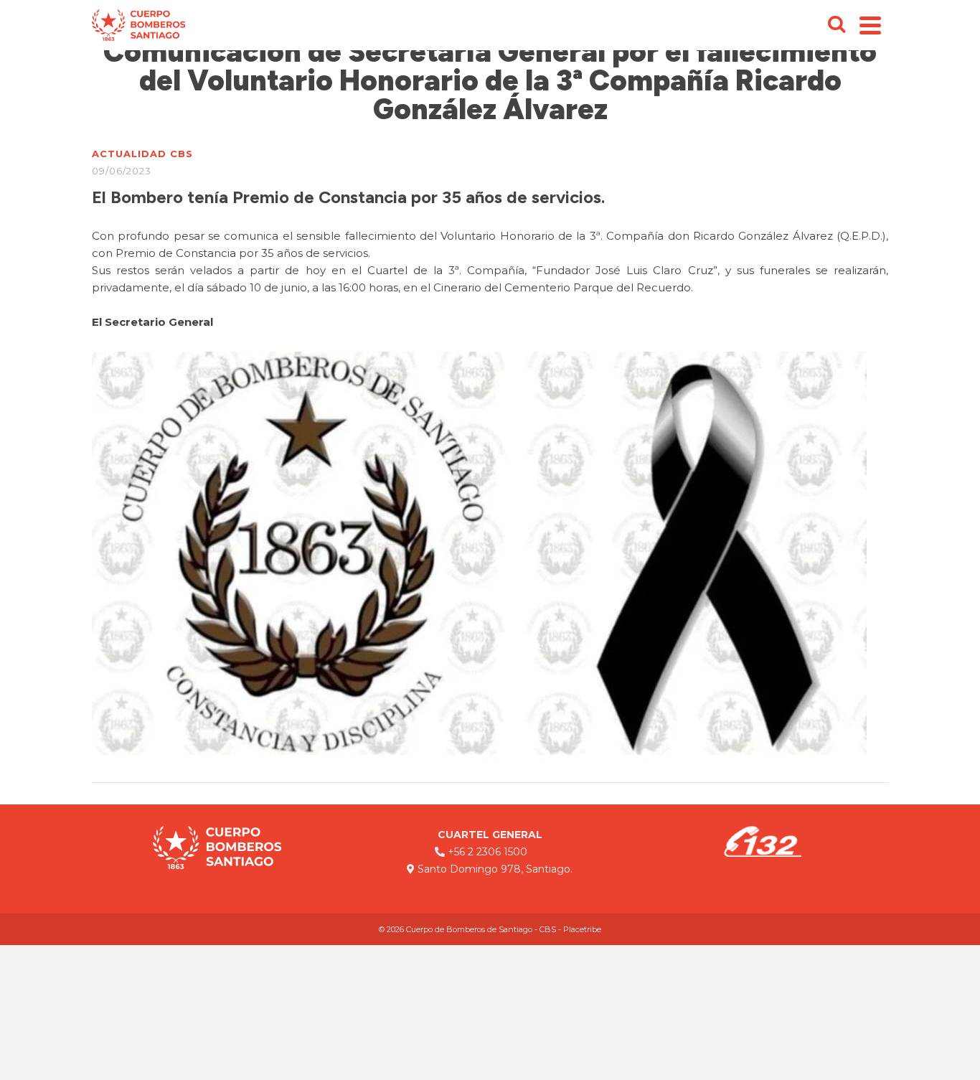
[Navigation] (870, 25)
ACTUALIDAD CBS (142, 153)
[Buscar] (836, 25)
